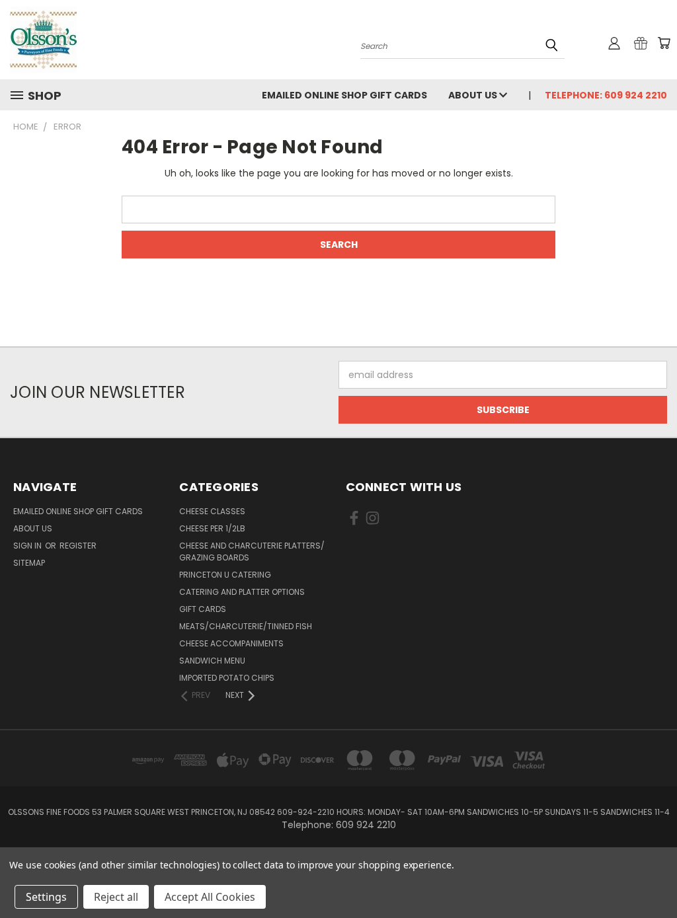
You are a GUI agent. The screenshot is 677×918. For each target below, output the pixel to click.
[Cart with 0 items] (663, 43)
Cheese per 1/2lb (212, 528)
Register (78, 545)
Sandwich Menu (212, 660)
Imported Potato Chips (226, 677)
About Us (473, 95)
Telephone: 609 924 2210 (606, 95)
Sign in (28, 545)
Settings (46, 897)
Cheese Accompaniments (231, 643)
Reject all (116, 897)
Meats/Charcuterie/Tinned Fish (245, 626)
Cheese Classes (212, 511)
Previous (657, 877)
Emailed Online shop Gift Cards (344, 95)
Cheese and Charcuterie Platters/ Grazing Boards (252, 551)
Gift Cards (202, 609)
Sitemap (29, 562)
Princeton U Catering (225, 574)
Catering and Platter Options (242, 591)
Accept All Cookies (210, 897)
